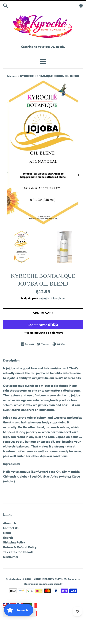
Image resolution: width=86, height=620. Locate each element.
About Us (9, 523)
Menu (7, 533)
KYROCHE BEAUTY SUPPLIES (49, 579)
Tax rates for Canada (18, 552)
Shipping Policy (14, 542)
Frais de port (29, 298)
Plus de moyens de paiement (43, 333)
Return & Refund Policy (20, 547)
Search (8, 538)
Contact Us (10, 528)
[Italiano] (33, 606)
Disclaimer (10, 557)
